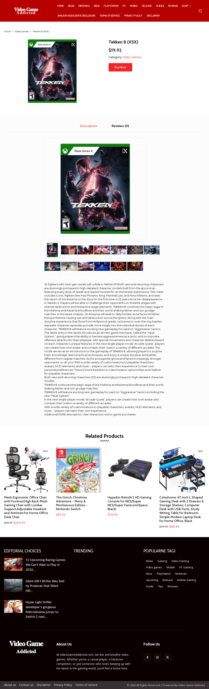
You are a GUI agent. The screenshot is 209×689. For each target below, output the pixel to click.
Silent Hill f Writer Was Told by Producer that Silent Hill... (45, 586)
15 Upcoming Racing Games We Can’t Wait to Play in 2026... (45, 565)
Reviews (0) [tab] (120, 126)
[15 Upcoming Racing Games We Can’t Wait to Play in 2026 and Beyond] (13, 564)
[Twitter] (167, 657)
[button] (200, 11)
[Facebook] (147, 657)
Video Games (21, 31)
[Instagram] (157, 657)
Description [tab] (88, 126)
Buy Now (120, 67)
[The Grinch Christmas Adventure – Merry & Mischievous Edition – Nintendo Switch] (79, 470)
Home (7, 31)
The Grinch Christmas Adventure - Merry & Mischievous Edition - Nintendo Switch (72, 503)
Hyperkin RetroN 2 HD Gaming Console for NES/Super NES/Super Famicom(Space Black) (129, 503)
